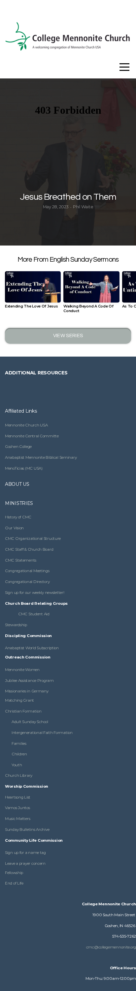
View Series (68, 335)
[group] (33, 292)
